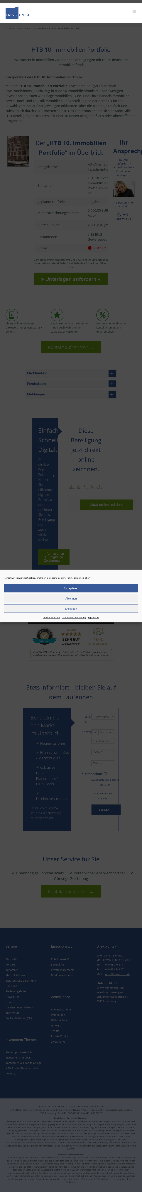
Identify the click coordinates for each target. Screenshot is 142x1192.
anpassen (71, 608)
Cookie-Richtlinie (51, 617)
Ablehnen (71, 598)
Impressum (93, 617)
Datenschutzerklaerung (74, 617)
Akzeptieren (71, 588)
